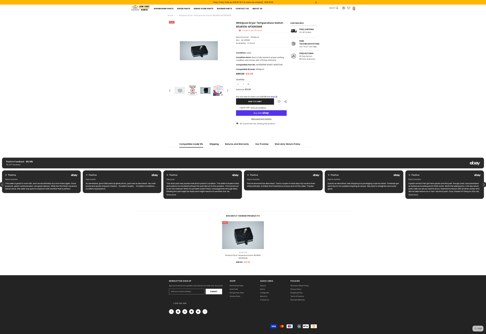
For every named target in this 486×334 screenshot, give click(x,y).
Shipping (214, 144)
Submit (214, 291)
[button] (170, 90)
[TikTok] (191, 311)
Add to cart (255, 101)
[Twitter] (204, 311)
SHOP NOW (268, 2)
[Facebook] (171, 311)
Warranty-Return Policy (287, 144)
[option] (199, 50)
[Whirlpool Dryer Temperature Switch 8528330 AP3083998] (243, 235)
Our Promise (262, 144)
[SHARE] (284, 102)
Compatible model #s (191, 144)
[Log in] (343, 8)
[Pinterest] (184, 311)
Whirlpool (255, 37)
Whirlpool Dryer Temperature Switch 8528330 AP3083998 (243, 256)
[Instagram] (178, 311)
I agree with (244, 107)
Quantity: (240, 79)
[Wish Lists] (348, 8)
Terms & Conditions (258, 108)
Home (170, 15)
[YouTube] (198, 311)
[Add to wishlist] (279, 101)
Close (316, 2)
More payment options (261, 119)
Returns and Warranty (237, 144)
